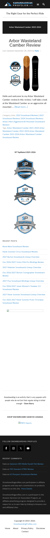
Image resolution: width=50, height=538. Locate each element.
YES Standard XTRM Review (22, 469)
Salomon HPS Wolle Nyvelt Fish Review (27, 464)
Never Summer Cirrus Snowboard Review (20, 252)
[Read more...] (21, 107)
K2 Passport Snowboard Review (23, 474)
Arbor (5, 122)
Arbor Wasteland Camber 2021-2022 (23, 128)
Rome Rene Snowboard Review (16, 247)
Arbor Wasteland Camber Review (25, 43)
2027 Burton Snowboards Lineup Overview (21, 257)
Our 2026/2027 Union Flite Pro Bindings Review (23, 262)
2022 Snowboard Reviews (27, 115)
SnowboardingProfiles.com (25, 524)
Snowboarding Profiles (18, 4)
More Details (26, 489)
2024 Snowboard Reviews (32, 119)
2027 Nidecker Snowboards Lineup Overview (22, 267)
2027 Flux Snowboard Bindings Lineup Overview (23, 281)
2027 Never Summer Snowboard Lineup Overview (24, 295)
